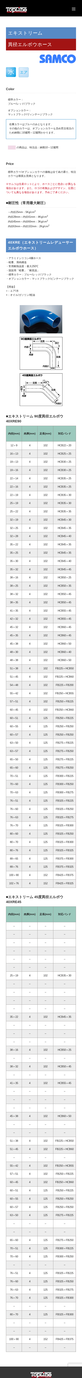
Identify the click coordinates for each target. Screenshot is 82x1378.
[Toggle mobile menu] (74, 9)
